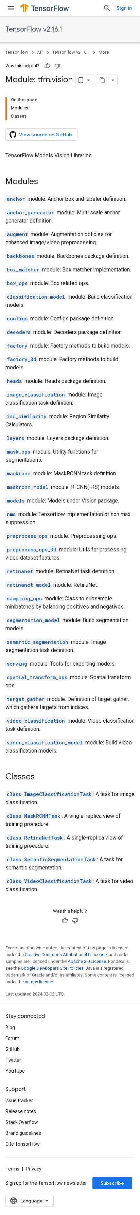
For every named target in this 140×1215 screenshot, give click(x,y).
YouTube (15, 1071)
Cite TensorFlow (22, 1144)
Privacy (33, 1169)
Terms (12, 1169)
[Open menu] (11, 8)
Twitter (13, 1060)
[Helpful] (47, 66)
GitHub (12, 1049)
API (40, 52)
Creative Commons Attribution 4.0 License (66, 954)
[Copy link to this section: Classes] (41, 777)
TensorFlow (16, 52)
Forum (12, 1038)
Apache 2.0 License (87, 961)
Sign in (124, 8)
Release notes (20, 1111)
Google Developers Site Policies (52, 968)
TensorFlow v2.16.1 (33, 29)
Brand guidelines (23, 1133)
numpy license (39, 981)
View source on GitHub (45, 134)
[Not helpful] (57, 66)
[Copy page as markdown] (102, 80)
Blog (10, 1027)
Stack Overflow (21, 1122)
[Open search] (107, 8)
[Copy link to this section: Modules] (45, 182)
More (104, 52)
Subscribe (112, 1183)
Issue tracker (19, 1100)
